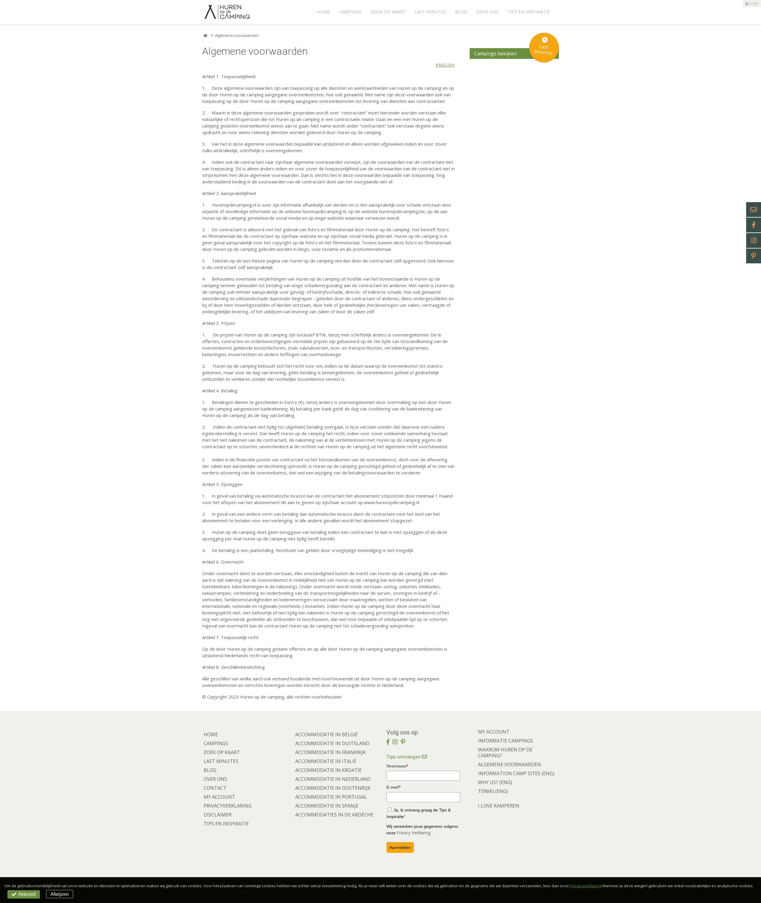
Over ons (487, 12)
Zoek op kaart (388, 12)
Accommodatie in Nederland (333, 779)
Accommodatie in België (326, 734)
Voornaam (397, 766)
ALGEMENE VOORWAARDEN (509, 764)
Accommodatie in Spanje (327, 806)
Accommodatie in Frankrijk (330, 752)
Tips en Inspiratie (528, 12)
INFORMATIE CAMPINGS (505, 740)
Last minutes (430, 12)
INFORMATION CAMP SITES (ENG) (516, 773)
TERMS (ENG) (493, 791)
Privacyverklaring (227, 806)
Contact (215, 788)
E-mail (393, 787)
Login (754, 3)
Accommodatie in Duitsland (332, 743)
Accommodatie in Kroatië (328, 770)
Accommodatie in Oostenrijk (332, 788)
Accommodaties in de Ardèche (334, 814)
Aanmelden (400, 847)
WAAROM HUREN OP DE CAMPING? (505, 752)
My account (219, 797)
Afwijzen (60, 894)
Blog (461, 12)
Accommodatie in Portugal (331, 797)
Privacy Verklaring (413, 833)
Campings (350, 12)
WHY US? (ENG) (495, 782)
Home (323, 12)
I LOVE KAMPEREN (498, 806)
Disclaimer (218, 814)
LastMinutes (543, 50)
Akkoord (27, 894)
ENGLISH (445, 65)
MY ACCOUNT (494, 732)
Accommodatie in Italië (325, 761)
